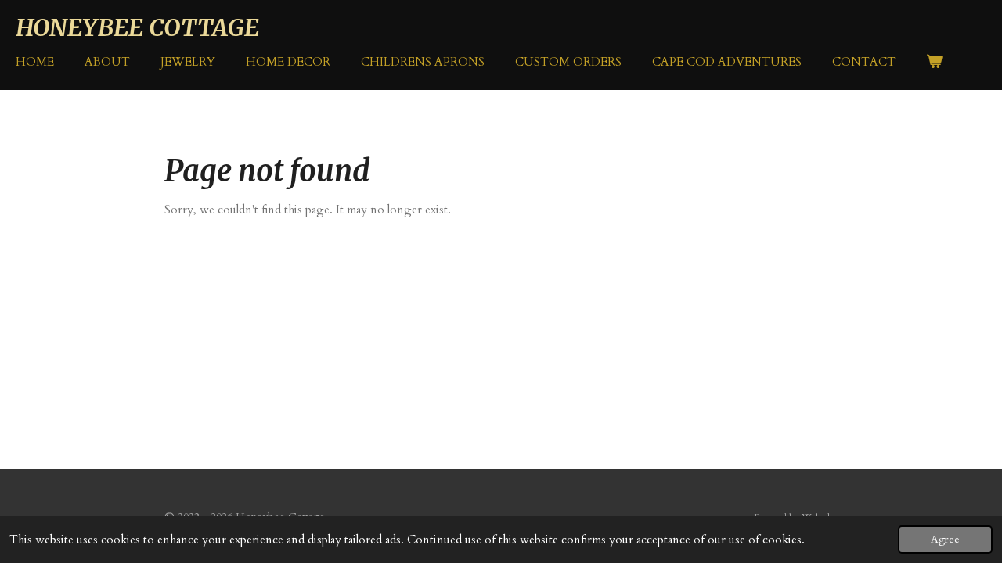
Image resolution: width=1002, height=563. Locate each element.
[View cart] (934, 62)
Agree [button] (945, 540)
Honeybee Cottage (137, 27)
